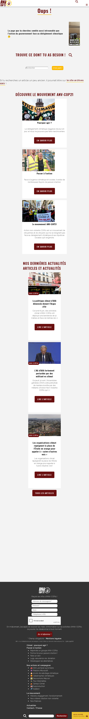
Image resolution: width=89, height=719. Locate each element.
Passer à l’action (34, 648)
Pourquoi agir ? (44, 122)
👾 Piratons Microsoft (39, 671)
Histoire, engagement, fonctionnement (46, 696)
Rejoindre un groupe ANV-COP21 (44, 650)
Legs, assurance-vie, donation (42, 658)
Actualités (31, 705)
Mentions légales (53, 639)
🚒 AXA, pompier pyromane (42, 668)
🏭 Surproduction (37, 686)
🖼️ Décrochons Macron (40, 678)
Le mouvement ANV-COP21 (44, 224)
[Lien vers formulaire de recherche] (75, 1)
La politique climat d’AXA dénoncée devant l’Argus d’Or (44, 303)
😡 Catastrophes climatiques (42, 676)
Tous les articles (44, 493)
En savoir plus (44, 140)
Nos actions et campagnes (39, 665)
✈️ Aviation (35, 689)
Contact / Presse (34, 708)
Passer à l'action (44, 173)
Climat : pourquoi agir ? (37, 645)
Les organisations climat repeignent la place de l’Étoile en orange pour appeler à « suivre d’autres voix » (44, 448)
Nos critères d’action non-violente (44, 698)
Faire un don (35, 656)
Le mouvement (33, 693)
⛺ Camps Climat (37, 684)
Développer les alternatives (41, 661)
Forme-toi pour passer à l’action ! (44, 653)
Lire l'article (44, 327)
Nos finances (35, 701)
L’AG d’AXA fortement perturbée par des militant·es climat (44, 373)
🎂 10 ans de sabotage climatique (44, 673)
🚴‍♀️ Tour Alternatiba (38, 681)
